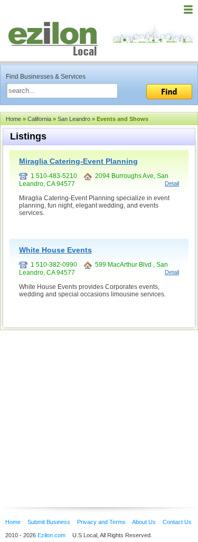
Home (13, 119)
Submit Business (48, 522)
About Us (144, 522)
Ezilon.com (51, 535)
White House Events (55, 250)
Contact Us (177, 522)
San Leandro (74, 119)
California (39, 119)
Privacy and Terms (101, 522)
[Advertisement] (84, 403)
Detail (172, 183)
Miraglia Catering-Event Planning (78, 161)
